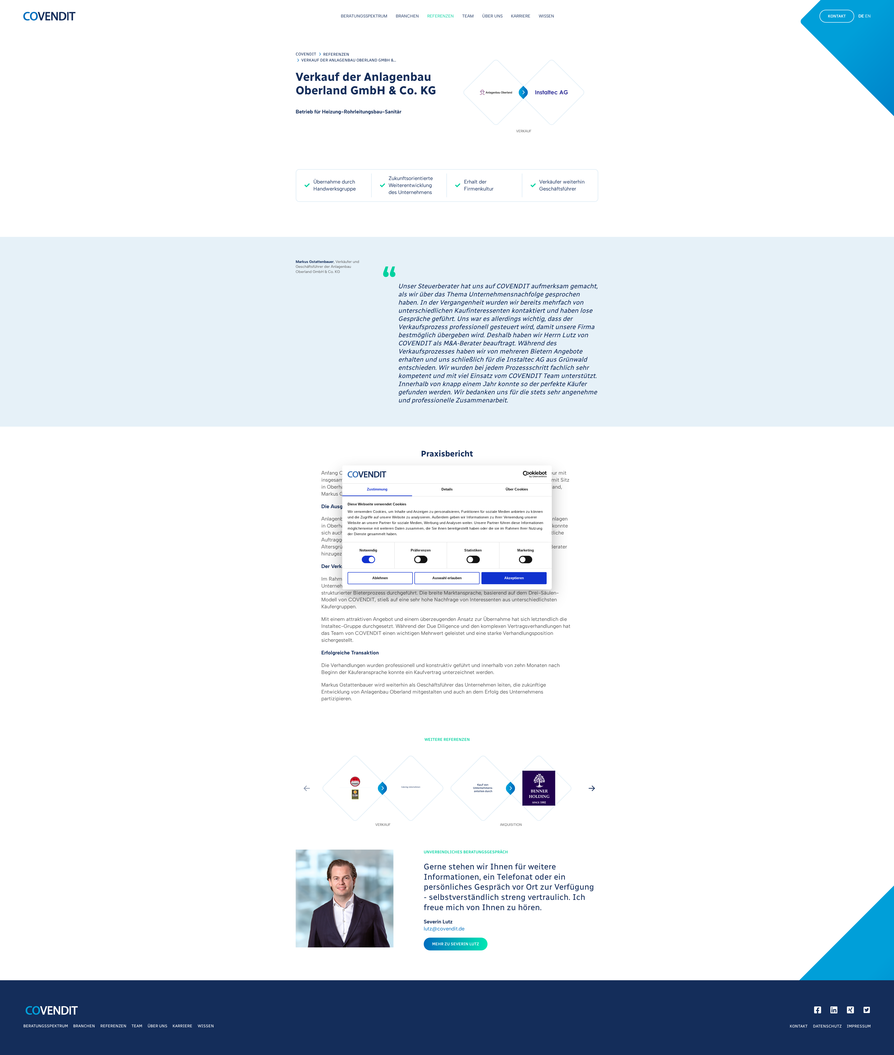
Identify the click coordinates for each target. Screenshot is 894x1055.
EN (868, 16)
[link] (383, 788)
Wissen (546, 16)
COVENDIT (306, 54)
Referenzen (440, 16)
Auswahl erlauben (447, 578)
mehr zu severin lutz (455, 944)
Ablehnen (380, 578)
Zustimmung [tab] (377, 489)
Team (468, 16)
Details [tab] (447, 489)
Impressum (859, 1026)
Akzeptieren (514, 578)
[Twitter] (867, 1011)
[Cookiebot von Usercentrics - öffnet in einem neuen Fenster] (526, 474)
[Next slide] (592, 788)
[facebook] (818, 1011)
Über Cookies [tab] (517, 489)
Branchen (407, 16)
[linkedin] (834, 1011)
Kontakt (837, 16)
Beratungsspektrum (364, 16)
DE (861, 16)
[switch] (420, 559)
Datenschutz (827, 1026)
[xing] (850, 1011)
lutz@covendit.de (444, 929)
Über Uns (492, 16)
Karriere (520, 16)
